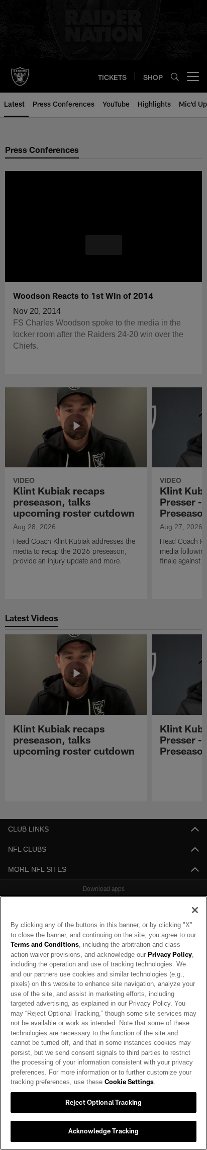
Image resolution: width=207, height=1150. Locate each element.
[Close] (195, 910)
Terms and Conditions (45, 944)
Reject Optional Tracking (103, 1102)
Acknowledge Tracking (103, 1131)
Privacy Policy (147, 954)
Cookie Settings (101, 1082)
